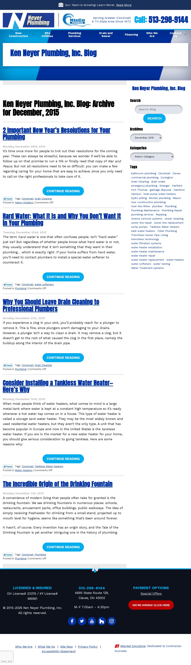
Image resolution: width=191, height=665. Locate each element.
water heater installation (146, 247)
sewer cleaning (174, 218)
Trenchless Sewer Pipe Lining (149, 235)
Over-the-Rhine (140, 206)
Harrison (136, 193)
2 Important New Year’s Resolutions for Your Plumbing (56, 134)
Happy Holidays (24, 202)
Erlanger (164, 185)
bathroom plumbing (143, 173)
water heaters (175, 259)
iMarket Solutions (132, 646)
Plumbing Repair (172, 210)
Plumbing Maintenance (145, 210)
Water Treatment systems (147, 267)
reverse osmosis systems (146, 218)
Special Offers (151, 593)
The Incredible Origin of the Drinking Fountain (57, 484)
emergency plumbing (144, 185)
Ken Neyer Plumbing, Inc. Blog (158, 88)
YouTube (92, 621)
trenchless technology (145, 239)
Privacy (3, 661)
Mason (177, 197)
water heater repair (143, 255)
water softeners (44, 284)
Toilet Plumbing (167, 230)
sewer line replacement (169, 222)
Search (154, 118)
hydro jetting (139, 197)
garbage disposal (160, 189)
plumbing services (142, 214)
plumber (157, 206)
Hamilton (179, 189)
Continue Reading (63, 191)
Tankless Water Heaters (49, 466)
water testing (161, 263)
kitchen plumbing (159, 197)
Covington (167, 177)
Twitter (82, 621)
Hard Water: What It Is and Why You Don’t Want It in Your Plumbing (62, 219)
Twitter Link (8, 199)
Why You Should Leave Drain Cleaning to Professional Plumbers (51, 305)
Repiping (161, 214)
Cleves (177, 173)
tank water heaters (143, 230)
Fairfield (177, 185)
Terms (10, 661)
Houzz (102, 621)
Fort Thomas (139, 189)
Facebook (72, 621)
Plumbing (20, 288)
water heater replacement (147, 259)
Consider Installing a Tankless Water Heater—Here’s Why (58, 386)
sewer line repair (141, 222)
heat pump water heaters (160, 193)
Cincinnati (27, 198)
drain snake (158, 181)
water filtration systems (146, 243)
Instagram (111, 621)
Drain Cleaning (43, 198)
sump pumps (139, 226)
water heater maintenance (147, 251)
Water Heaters (23, 470)
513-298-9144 (168, 19)
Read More (123, 5)
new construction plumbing (148, 202)
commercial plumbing (144, 177)
